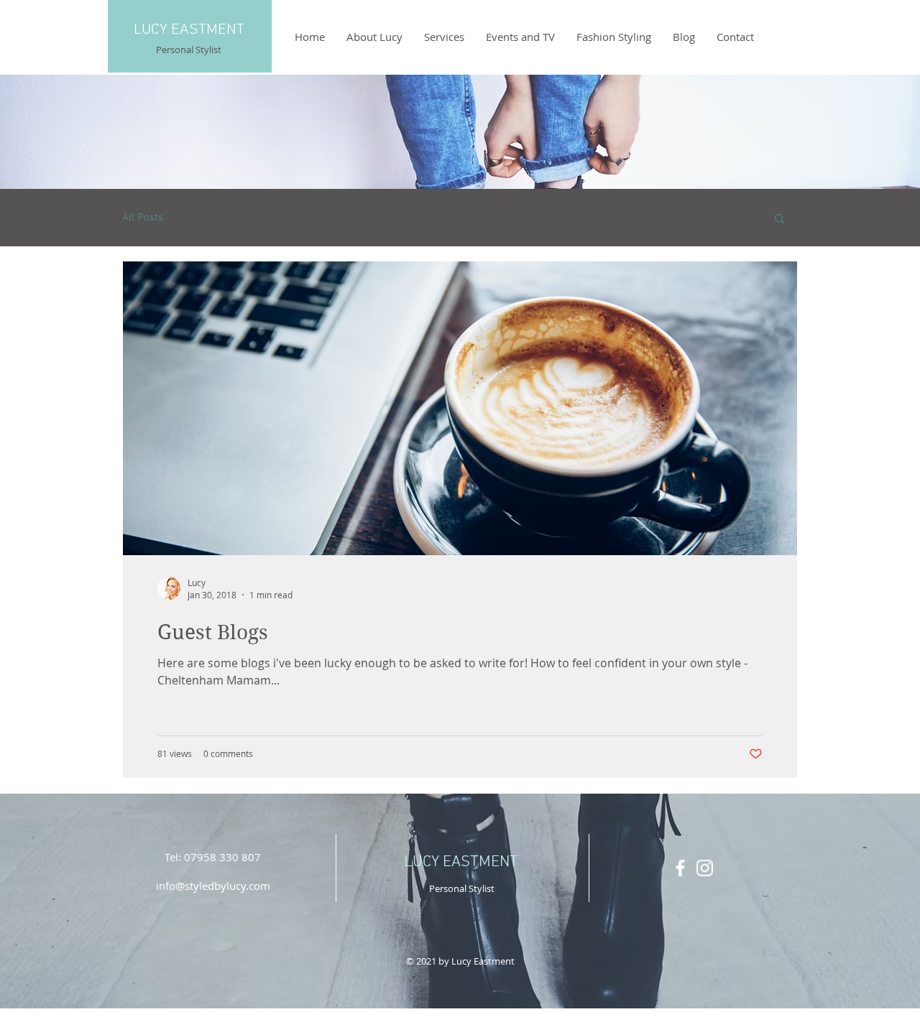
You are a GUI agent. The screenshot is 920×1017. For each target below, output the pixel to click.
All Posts (142, 217)
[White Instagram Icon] (705, 868)
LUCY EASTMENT (189, 30)
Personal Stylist (188, 49)
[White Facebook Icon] (680, 868)
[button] (779, 219)
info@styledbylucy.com (213, 885)
